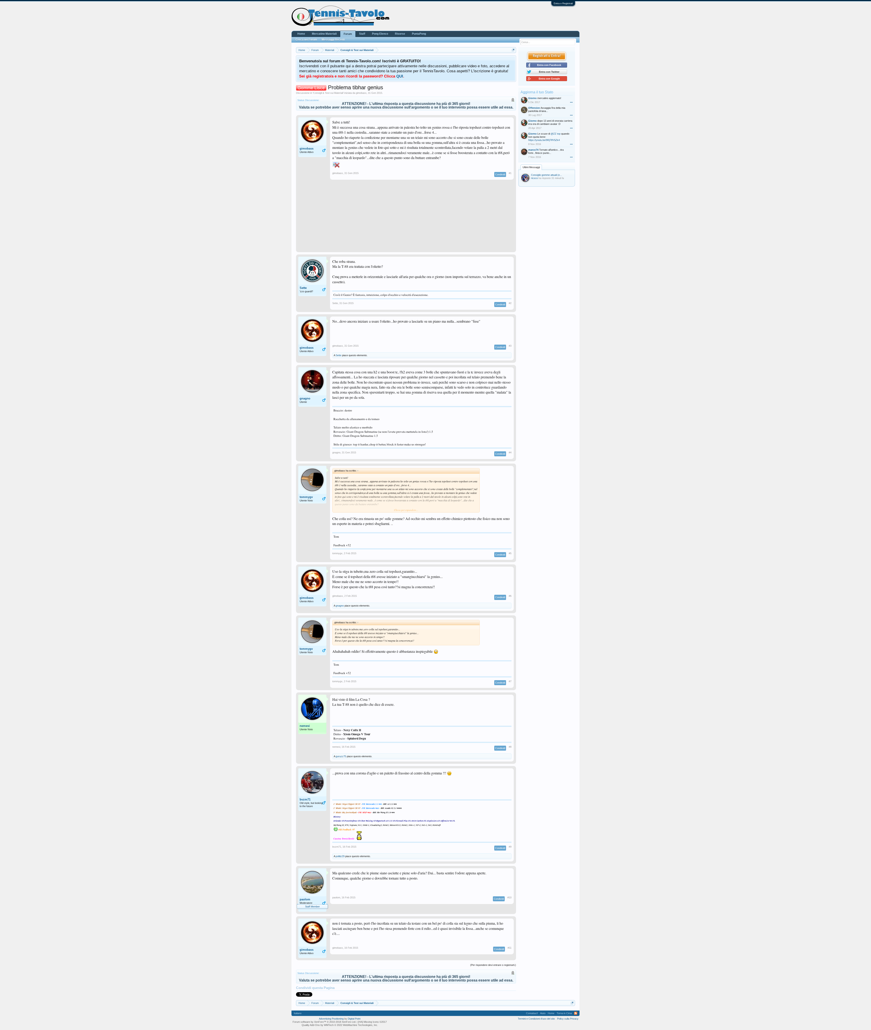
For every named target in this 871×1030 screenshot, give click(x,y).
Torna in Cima (564, 1013)
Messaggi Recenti (333, 39)
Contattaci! (532, 1013)
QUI (399, 76)
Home (301, 33)
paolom (305, 899)
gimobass (361, 93)
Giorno (532, 98)
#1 (510, 173)
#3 (510, 345)
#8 (510, 746)
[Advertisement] (406, 218)
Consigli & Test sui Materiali (328, 93)
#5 (510, 553)
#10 (509, 897)
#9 (510, 846)
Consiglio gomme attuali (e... (546, 175)
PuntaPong (419, 33)
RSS (575, 1013)
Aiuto (543, 1013)
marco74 (533, 149)
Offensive (534, 107)
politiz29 (340, 856)
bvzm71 (305, 799)
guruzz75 (341, 756)
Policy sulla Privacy (567, 1018)
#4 (510, 452)
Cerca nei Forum (306, 39)
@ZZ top (555, 133)
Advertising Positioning (331, 1018)
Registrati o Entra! (547, 56)
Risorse (400, 33)
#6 (510, 596)
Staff (362, 33)
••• (571, 102)
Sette (303, 288)
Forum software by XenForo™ (324, 1021)
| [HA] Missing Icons (372, 1021)
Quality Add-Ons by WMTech (340, 1025)
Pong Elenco (380, 33)
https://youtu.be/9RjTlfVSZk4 (544, 140)
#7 (510, 681)
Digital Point (354, 1018)
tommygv (306, 497)
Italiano (297, 1013)
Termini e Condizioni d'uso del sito (536, 1018)
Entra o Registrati (563, 3)
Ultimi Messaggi (531, 167)
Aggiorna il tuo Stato (537, 92)
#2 (510, 303)
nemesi (305, 726)
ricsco (534, 178)
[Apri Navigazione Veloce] (513, 49)
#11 (509, 947)
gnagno (305, 398)
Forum (348, 34)
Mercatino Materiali (324, 33)
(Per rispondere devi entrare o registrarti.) (493, 965)
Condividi (500, 174)
